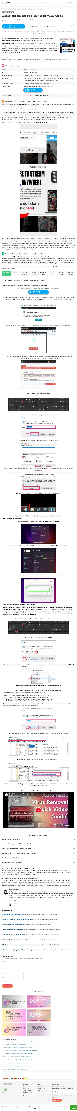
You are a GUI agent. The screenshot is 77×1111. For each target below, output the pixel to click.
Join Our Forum (28, 95)
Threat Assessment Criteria (38, 301)
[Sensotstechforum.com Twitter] (64, 3)
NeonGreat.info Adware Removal (13, 929)
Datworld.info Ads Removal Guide (14, 914)
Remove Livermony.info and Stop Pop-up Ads (17, 919)
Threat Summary (6, 59)
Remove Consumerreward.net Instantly (19, 1069)
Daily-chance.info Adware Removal (14, 945)
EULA (33, 33)
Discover (25, 1084)
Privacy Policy (41, 33)
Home (3, 9)
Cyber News (16, 2)
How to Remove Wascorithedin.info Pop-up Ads (55, 59)
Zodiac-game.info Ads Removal (13, 924)
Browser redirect (11, 9)
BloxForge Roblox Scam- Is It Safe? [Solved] (20, 1056)
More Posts (12, 900)
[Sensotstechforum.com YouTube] (68, 3)
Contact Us (40, 1090)
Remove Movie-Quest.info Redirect (14, 934)
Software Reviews (27, 1092)
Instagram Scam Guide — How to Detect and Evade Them (23, 1050)
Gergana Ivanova (8, 20)
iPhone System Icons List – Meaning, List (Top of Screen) (19, 1047)
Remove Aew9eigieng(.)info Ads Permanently (17, 950)
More (39, 1084)
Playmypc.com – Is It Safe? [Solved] (17, 1044)
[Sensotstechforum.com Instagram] (71, 3)
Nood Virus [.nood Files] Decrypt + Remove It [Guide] (20, 1053)
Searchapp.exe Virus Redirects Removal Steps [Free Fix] (21, 1059)
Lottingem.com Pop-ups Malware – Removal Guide (20, 1066)
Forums (25, 1096)
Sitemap (25, 1087)
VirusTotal (52, 884)
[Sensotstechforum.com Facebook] (66, 3)
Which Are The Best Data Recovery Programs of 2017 (25, 1041)
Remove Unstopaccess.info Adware (14, 939)
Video (24, 1094)
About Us (40, 1087)
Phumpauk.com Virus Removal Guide (17, 1063)
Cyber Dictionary (27, 1090)
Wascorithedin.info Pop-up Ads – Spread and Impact (26, 59)
